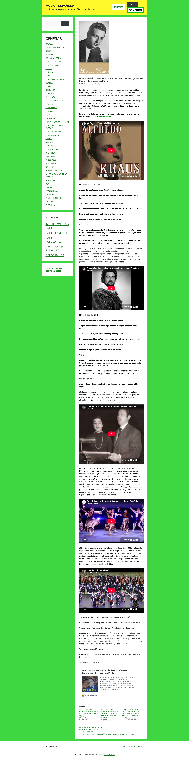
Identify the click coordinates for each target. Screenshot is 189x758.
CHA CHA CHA (52, 65)
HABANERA (50, 118)
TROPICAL (50, 194)
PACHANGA (50, 153)
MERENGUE (51, 146)
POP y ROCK (51, 163)
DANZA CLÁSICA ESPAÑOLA (92, 730)
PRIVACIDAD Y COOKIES (133, 747)
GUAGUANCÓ (51, 108)
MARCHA (49, 142)
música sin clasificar (54, 149)
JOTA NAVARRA (52, 135)
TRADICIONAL (52, 191)
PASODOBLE (51, 160)
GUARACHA (50, 115)
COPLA (49, 76)
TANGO (49, 187)
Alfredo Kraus (105, 117)
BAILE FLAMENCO (57, 232)
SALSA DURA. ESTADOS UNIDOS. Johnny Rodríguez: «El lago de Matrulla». (108, 734)
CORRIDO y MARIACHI (55, 79)
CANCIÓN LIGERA (53, 58)
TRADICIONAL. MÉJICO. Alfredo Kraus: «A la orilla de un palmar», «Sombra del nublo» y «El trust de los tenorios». (109, 713)
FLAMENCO (51, 97)
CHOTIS (49, 69)
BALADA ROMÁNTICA (55, 47)
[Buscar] (65, 23)
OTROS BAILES (55, 255)
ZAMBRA (49, 202)
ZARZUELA (50, 205)
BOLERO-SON (51, 55)
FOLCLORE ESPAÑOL (54, 101)
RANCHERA (50, 167)
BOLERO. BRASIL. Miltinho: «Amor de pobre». (98, 732)
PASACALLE (50, 156)
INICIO (118, 7)
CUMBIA (49, 83)
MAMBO (49, 139)
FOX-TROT (50, 104)
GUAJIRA (49, 111)
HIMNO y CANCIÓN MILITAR (57, 122)
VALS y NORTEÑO (53, 198)
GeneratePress (109, 755)
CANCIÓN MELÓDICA (55, 62)
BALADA (49, 44)
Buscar (132, 5)
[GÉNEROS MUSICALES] (135, 10)
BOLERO (49, 51)
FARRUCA (50, 93)
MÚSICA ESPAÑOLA (60, 5)
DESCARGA (50, 90)
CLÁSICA (85, 727)
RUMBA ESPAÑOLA (54, 171)
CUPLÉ (48, 86)
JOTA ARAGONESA (95, 727)
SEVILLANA (50, 180)
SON (47, 184)
